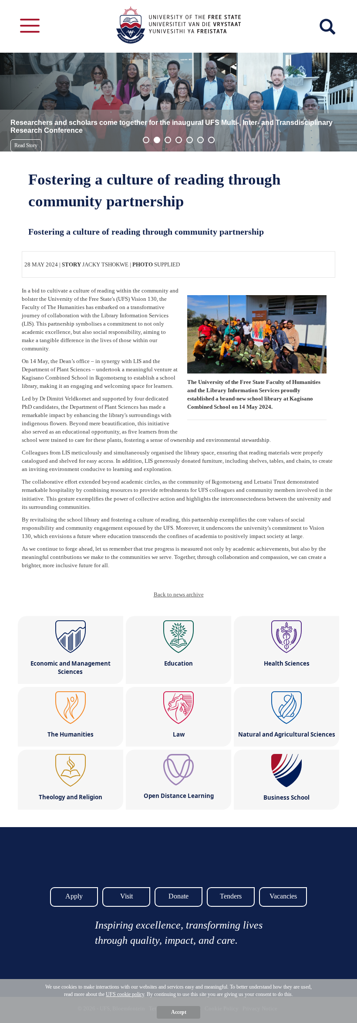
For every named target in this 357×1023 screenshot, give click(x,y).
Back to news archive (179, 594)
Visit (126, 896)
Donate (178, 896)
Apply (74, 896)
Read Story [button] (25, 145)
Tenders (231, 896)
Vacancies (283, 896)
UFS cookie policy (125, 994)
